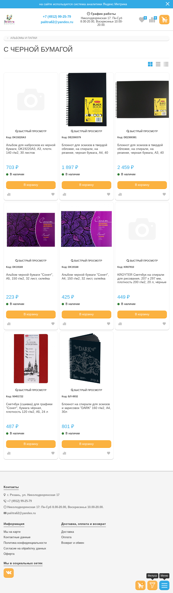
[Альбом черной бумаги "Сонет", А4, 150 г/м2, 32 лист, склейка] (86, 229)
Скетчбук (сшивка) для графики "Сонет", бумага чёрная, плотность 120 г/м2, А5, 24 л (29, 407)
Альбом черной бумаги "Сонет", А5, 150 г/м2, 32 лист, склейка (29, 276)
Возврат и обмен (72, 542)
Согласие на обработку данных (25, 548)
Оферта (9, 553)
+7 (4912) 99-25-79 (57, 16)
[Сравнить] (8, 194)
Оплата (66, 537)
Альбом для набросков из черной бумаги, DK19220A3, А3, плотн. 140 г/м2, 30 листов (30, 148)
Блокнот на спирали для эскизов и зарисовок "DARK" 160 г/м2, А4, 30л (86, 407)
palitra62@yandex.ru (57, 22)
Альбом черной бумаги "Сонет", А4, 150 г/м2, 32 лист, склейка (85, 276)
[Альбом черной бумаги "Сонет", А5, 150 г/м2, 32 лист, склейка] (31, 229)
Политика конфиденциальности (25, 542)
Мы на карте (12, 531)
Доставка (67, 531)
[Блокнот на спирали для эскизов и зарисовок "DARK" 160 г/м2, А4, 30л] (86, 359)
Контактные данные (17, 537)
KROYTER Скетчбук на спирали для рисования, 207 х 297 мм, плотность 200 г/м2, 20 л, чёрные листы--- (141, 278)
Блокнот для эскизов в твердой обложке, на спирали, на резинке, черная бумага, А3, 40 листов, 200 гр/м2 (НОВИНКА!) (140, 149)
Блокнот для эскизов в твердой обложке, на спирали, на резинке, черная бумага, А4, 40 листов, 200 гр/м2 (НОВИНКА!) (85, 149)
